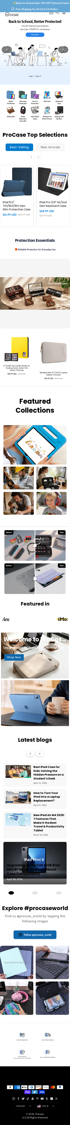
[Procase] (11, 14)
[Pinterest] (37, 1098)
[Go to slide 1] (11, 893)
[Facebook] (18, 1098)
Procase (40, 1114)
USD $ (45, 1106)
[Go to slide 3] (59, 893)
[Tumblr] (46, 1098)
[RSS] (56, 1098)
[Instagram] (13, 1098)
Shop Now (14, 657)
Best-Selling (19, 147)
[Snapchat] (32, 1098)
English (20, 1106)
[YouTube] (42, 1098)
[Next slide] (63, 49)
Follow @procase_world (37, 934)
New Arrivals (50, 147)
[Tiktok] (27, 1098)
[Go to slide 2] (35, 893)
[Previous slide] (7, 49)
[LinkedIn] (51, 1098)
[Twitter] (23, 1098)
